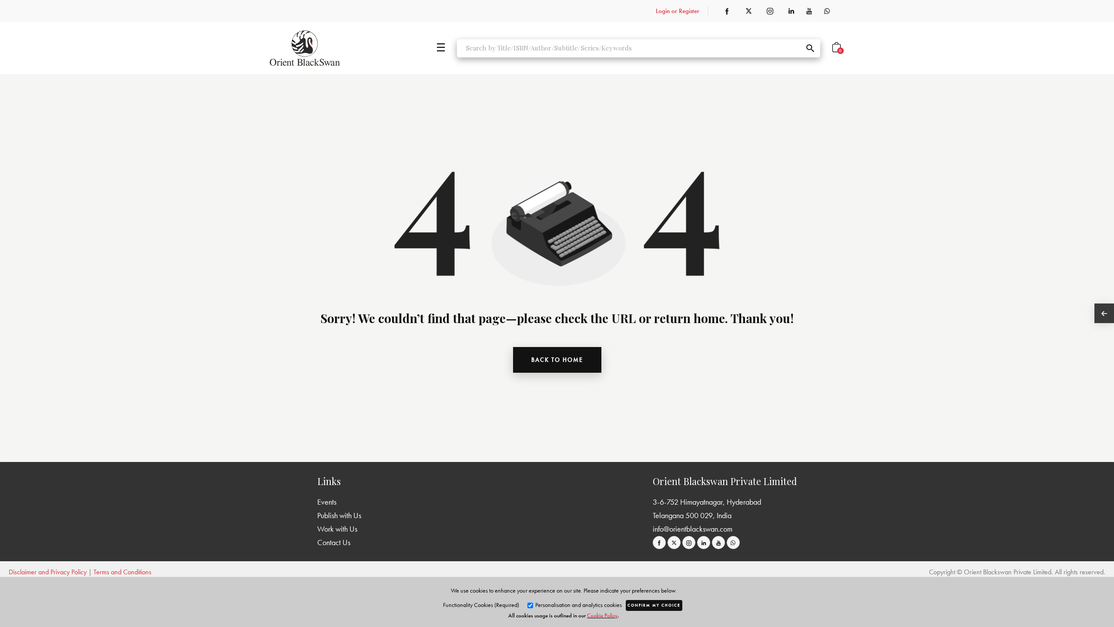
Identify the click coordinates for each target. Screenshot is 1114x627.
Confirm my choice (654, 605)
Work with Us (337, 529)
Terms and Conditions (122, 571)
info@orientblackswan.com (692, 529)
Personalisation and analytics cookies (578, 605)
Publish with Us (339, 515)
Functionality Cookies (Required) (481, 605)
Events (326, 502)
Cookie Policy (602, 615)
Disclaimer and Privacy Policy (48, 571)
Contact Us (333, 542)
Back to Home (557, 360)
